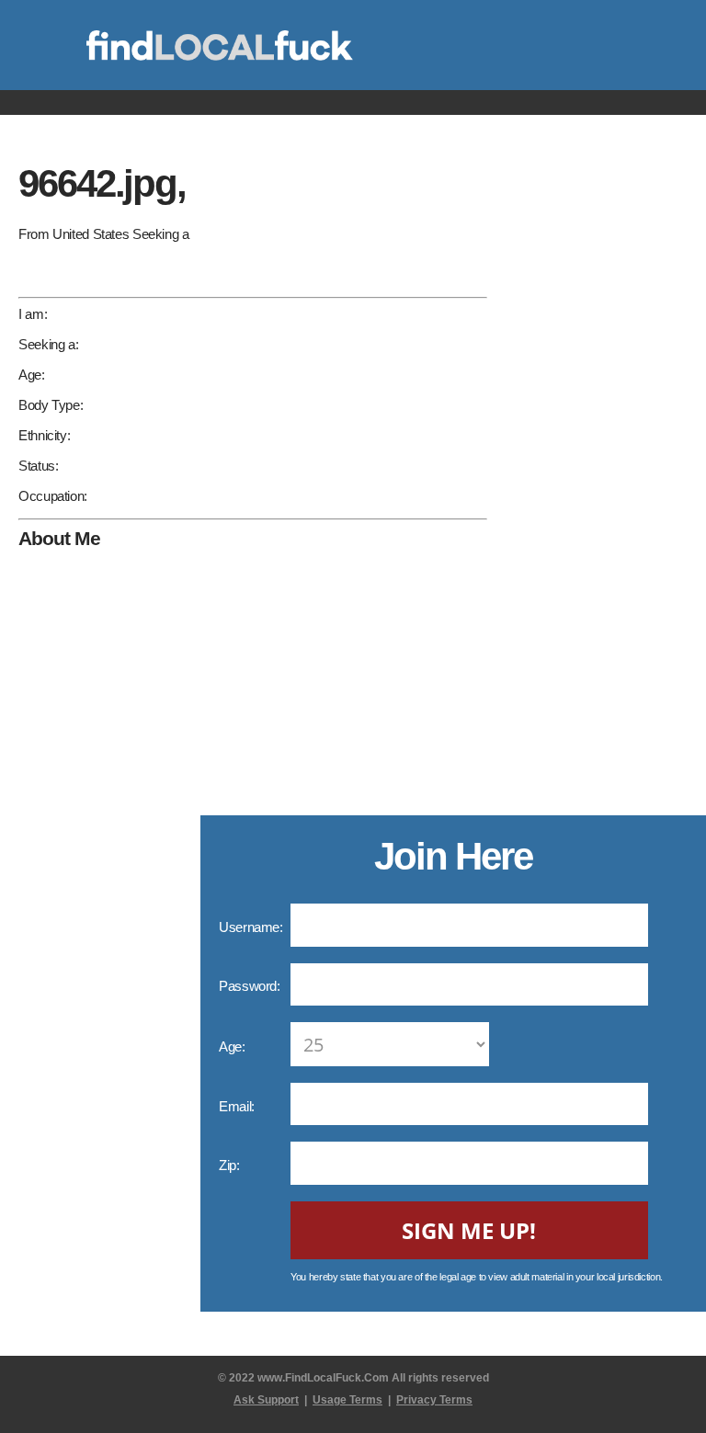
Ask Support (266, 1399)
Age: (233, 1046)
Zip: (231, 1165)
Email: (238, 1106)
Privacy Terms (434, 1399)
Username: (252, 927)
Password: (251, 986)
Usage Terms (347, 1399)
